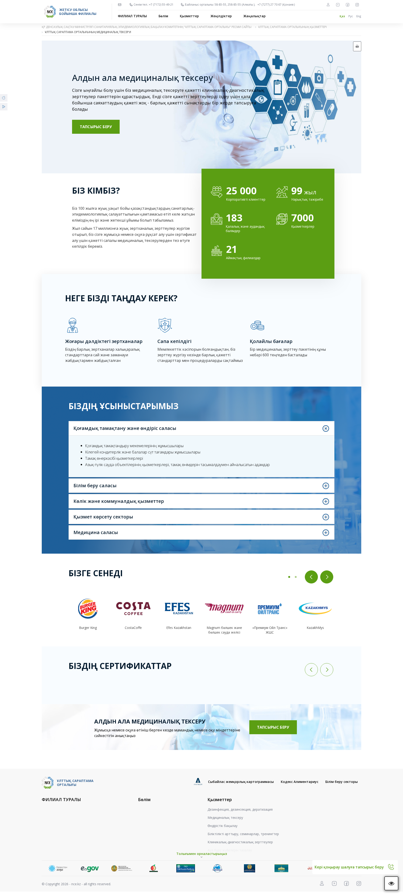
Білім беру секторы (341, 781)
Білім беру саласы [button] (95, 485)
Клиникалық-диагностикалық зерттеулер (240, 842)
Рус (350, 16)
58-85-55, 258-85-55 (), (235, 5)
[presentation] (311, 576)
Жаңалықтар (254, 16)
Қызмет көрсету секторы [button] (103, 517)
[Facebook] (347, 5)
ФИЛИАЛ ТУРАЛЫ (132, 16)
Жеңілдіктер (221, 16)
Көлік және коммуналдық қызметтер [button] (118, 501)
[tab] (201, 428)
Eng (358, 16)
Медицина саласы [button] (95, 532)
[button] (289, 577)
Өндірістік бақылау (222, 825)
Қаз (342, 16)
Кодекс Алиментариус (299, 781)
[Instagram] (357, 5)
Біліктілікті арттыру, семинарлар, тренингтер (243, 834)
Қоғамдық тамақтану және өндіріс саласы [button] (124, 428)
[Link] (58, 868)
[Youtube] (338, 5)
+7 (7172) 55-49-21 (161, 5)
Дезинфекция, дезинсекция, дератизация (240, 809)
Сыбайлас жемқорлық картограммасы (241, 781)
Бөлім (163, 16)
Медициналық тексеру (225, 817)
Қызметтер (189, 16)
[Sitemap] (328, 5)
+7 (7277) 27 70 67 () (276, 5)
